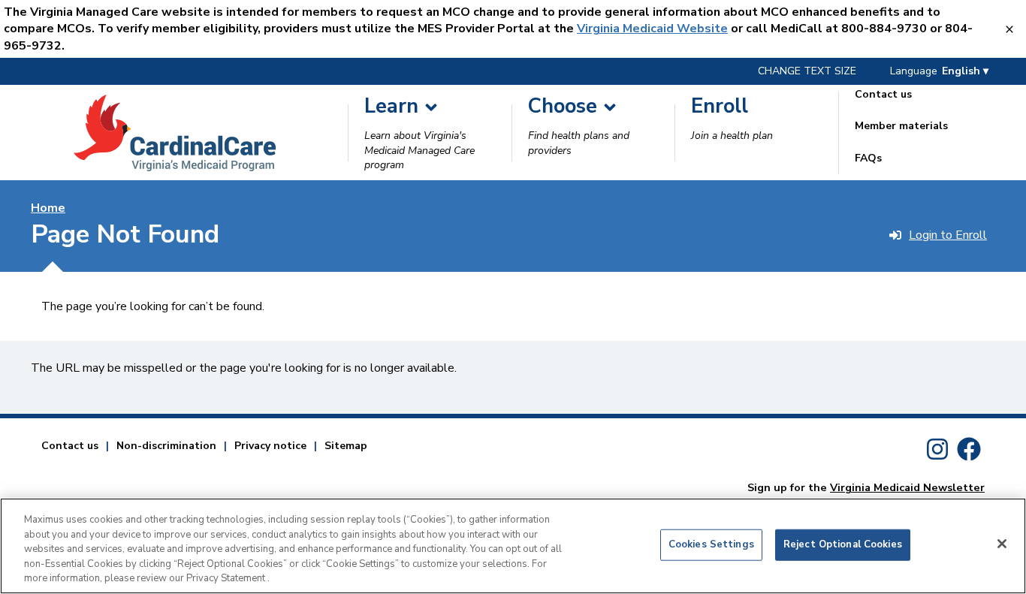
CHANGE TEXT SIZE (807, 71)
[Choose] (610, 107)
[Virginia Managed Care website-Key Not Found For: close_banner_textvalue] (1010, 29)
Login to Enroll (948, 235)
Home (48, 208)
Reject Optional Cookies (842, 544)
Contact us (69, 446)
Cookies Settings (711, 544)
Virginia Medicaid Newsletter (907, 487)
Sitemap (345, 446)
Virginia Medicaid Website (652, 28)
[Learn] (431, 107)
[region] (513, 546)
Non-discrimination (166, 446)
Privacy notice (270, 446)
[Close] (1001, 543)
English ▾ (965, 71)
